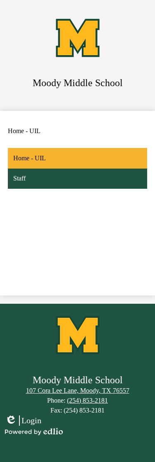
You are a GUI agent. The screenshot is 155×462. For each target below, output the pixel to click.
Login (23, 421)
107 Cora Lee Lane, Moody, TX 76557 (77, 390)
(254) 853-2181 (87, 400)
